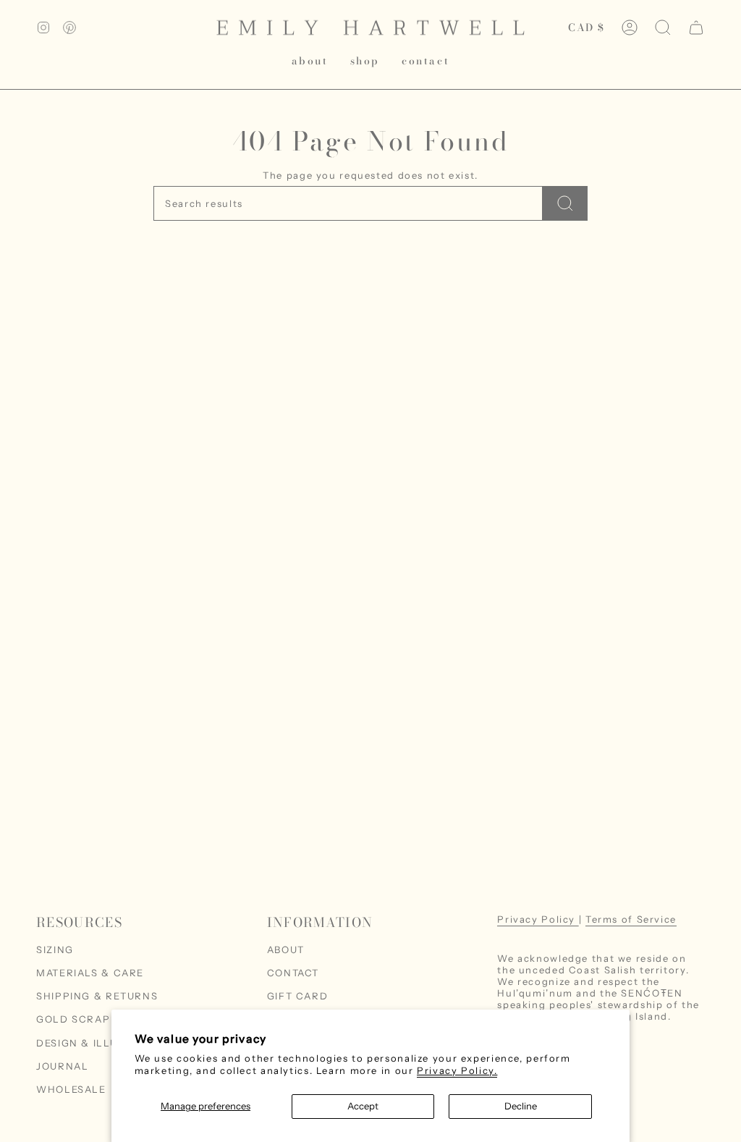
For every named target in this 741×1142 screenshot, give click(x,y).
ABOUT (286, 949)
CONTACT (293, 972)
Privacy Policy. (457, 1070)
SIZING (55, 949)
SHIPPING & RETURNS (97, 996)
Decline (520, 1106)
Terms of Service (631, 919)
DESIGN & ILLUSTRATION (104, 1043)
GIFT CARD (298, 996)
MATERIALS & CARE (90, 972)
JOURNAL (62, 1066)
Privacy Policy (537, 919)
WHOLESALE (71, 1089)
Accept (362, 1106)
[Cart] (696, 27)
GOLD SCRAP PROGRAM (103, 1019)
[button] (365, 61)
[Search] (565, 203)
